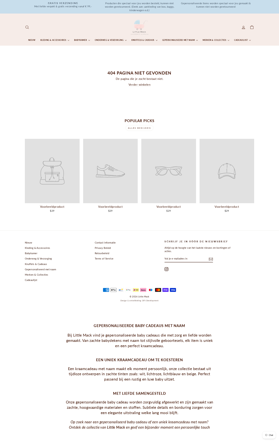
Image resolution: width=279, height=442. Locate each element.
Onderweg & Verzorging (109, 40)
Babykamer (81, 40)
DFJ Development (150, 300)
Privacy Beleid (103, 247)
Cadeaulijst (241, 40)
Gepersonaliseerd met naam (179, 40)
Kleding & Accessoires (53, 40)
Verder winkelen (140, 84)
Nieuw (32, 40)
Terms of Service (104, 258)
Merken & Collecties (215, 40)
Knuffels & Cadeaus (143, 40)
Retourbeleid (102, 253)
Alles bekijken (139, 128)
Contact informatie (105, 242)
